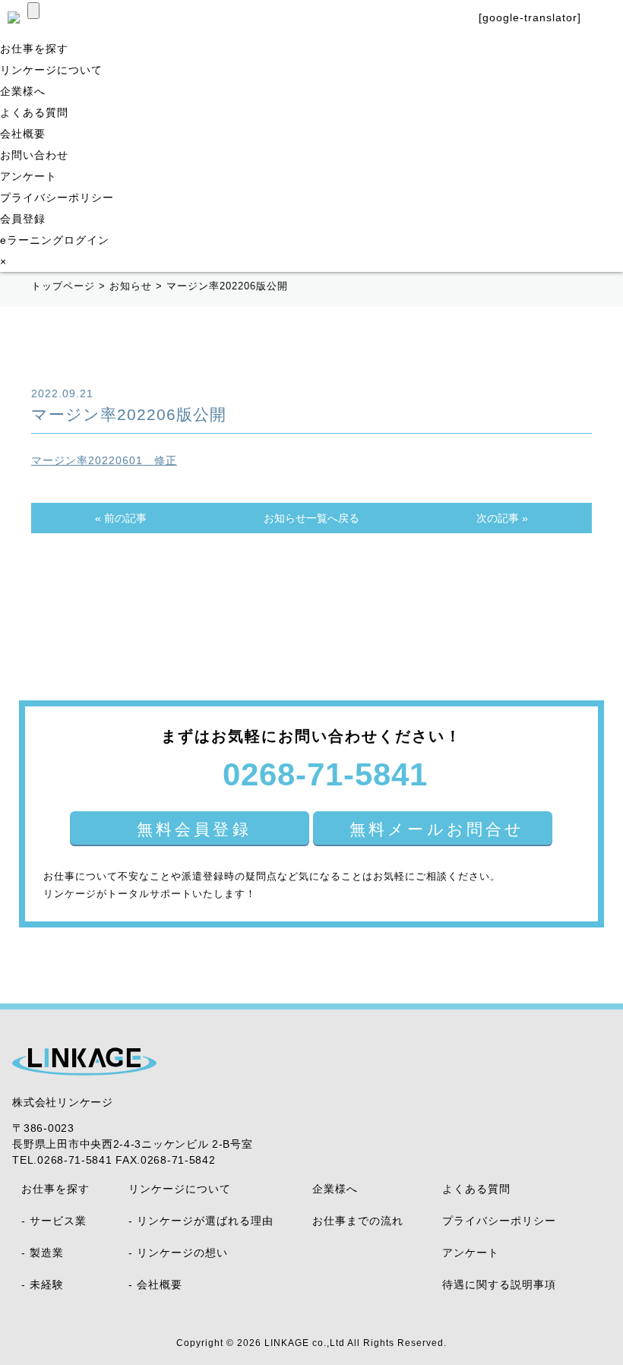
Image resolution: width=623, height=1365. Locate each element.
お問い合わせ (34, 155)
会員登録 (23, 219)
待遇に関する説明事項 (499, 1284)
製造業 (47, 1253)
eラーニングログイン (54, 240)
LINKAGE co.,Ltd (304, 1343)
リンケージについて (51, 70)
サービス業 (58, 1221)
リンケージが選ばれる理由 (205, 1221)
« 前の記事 (121, 518)
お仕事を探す (34, 49)
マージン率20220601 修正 (104, 460)
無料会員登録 (194, 829)
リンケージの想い (182, 1253)
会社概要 (23, 134)
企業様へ (23, 91)
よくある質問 (34, 112)
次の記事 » (502, 518)
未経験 (47, 1284)
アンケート (28, 176)
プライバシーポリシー (57, 197)
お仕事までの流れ (357, 1221)
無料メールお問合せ (437, 829)
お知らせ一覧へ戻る (311, 518)
